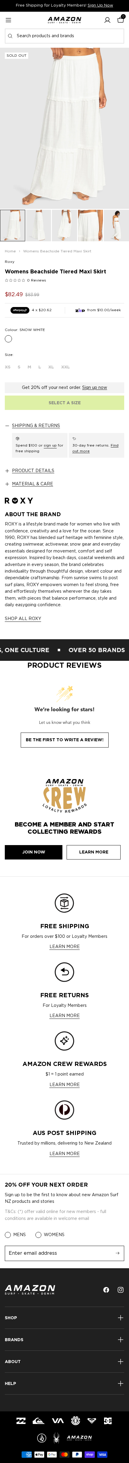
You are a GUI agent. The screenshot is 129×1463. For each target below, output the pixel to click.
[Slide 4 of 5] (90, 225)
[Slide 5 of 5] (116, 225)
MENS (19, 1235)
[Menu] (8, 20)
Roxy (9, 261)
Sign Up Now (100, 6)
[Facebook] (106, 1289)
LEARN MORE (65, 947)
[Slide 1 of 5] (12, 225)
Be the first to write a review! (65, 739)
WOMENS (54, 1235)
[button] (107, 20)
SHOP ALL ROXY (23, 619)
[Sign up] (117, 1253)
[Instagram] (120, 1289)
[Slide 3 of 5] (64, 225)
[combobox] (64, 36)
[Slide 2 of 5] (38, 225)
